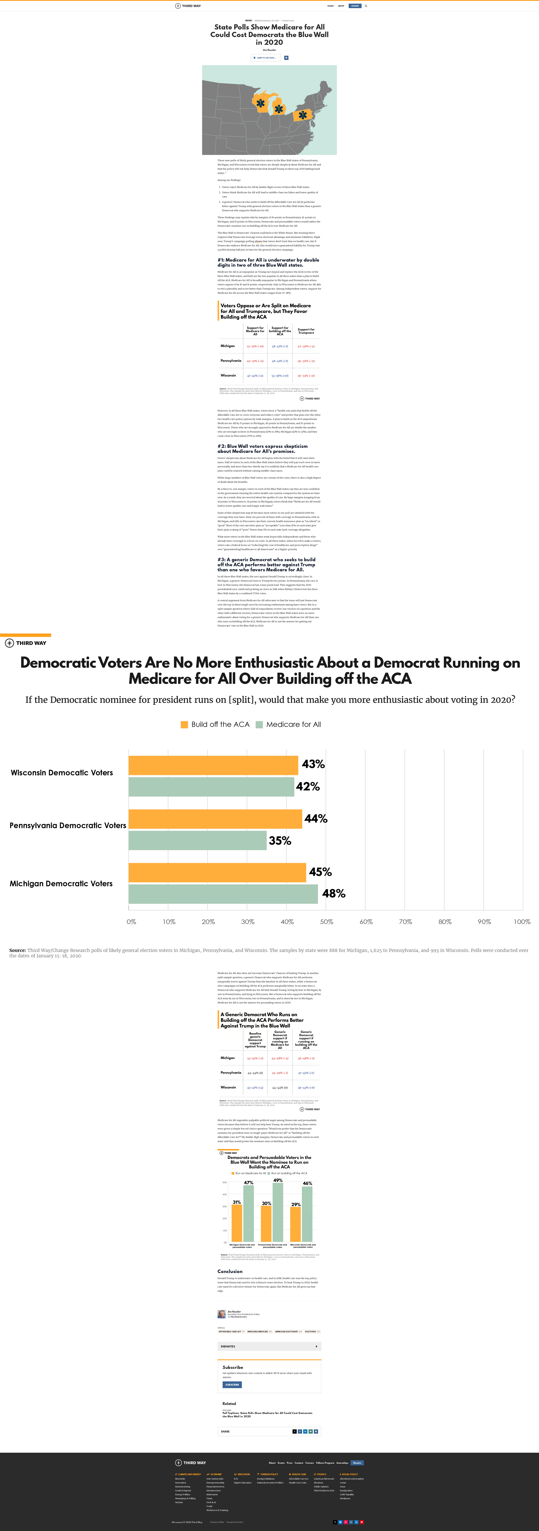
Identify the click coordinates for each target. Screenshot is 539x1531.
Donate (355, 6)
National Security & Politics (270, 1482)
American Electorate (324, 1479)
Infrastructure (213, 1490)
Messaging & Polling (185, 1498)
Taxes (209, 1498)
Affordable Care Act (298, 1479)
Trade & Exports (183, 1490)
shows (258, 241)
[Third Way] (190, 1462)
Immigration (346, 1490)
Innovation (180, 1482)
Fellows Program (325, 1462)
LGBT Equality (347, 1494)
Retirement (212, 1494)
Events (281, 1462)
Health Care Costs (297, 1482)
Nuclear (179, 1502)
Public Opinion (321, 1486)
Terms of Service (234, 1522)
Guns (342, 1486)
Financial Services (215, 1486)
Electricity (180, 1479)
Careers (309, 1462)
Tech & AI (211, 1502)
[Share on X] (295, 1431)
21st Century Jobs (214, 1479)
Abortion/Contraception (352, 1479)
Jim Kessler (269, 50)
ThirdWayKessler (238, 1317)
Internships (342, 1462)
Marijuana (345, 1498)
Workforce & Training (217, 1510)
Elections (318, 1482)
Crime (343, 1482)
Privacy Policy (217, 1522)
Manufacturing (182, 1486)
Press (290, 1462)
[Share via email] (311, 1431)
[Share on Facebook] (300, 1431)
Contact (299, 1462)
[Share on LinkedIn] (305, 1431)
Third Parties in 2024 (324, 1490)
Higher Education (242, 1482)
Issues (330, 6)
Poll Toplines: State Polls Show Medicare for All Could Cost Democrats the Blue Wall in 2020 (267, 1414)
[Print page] (286, 58)
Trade (209, 1506)
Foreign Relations (265, 1479)
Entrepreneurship (215, 1482)
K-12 (236, 1479)
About (341, 6)
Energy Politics (182, 1494)
